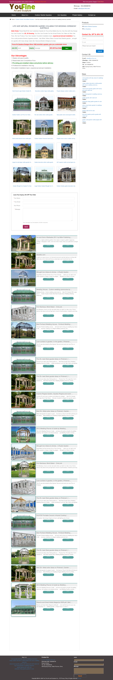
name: (75, 657)
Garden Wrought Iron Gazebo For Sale (22, 186)
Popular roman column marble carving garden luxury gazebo (71, 138)
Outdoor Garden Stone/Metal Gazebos (25, 19)
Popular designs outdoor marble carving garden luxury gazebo (71, 91)
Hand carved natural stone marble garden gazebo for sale (26, 138)
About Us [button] (25, 15)
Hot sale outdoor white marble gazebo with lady (45, 114)
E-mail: (76, 662)
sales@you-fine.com (40, 1)
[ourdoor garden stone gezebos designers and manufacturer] (22, 7)
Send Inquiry (48, 245)
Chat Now (68, 245)
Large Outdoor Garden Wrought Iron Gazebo (45, 186)
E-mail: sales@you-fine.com (48, 660)
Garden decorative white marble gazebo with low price (47, 162)
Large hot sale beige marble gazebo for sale (22, 162)
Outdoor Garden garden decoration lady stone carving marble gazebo (73, 186)
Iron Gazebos (62, 15)
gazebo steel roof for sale (88, 110)
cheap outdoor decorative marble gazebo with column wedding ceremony (92, 84)
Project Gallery (77, 15)
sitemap (79, 678)
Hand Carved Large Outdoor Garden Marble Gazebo (24, 91)
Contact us (91, 15)
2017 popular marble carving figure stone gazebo (68, 162)
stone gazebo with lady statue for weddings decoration (24, 659)
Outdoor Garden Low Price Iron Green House (23, 114)
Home (14, 15)
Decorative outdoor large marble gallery (44, 91)
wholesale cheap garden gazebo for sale (92, 101)
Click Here (101, 1)
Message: (76, 666)
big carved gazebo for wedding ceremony (92, 94)
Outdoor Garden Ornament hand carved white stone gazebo (48, 138)
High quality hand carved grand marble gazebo (68, 114)
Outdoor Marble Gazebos (43, 15)
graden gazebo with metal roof (89, 97)
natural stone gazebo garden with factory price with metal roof (24, 664)
